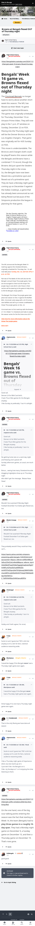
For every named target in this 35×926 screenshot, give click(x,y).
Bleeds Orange (11, 520)
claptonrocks (11, 337)
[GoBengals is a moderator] (22, 853)
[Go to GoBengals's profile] (3, 854)
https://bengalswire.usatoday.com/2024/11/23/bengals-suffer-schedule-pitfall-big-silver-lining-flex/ (17, 801)
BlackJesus (10, 658)
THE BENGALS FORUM (16, 42)
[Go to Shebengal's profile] (3, 590)
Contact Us (14, 919)
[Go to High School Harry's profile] (3, 41)
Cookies (22, 919)
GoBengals (10, 853)
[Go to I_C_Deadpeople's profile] (3, 719)
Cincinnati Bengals (13, 96)
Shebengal (10, 590)
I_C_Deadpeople (12, 718)
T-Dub (8, 636)
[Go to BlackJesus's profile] (3, 659)
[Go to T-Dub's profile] (3, 636)
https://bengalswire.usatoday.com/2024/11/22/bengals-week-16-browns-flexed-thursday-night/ (17, 64)
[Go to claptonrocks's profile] (3, 338)
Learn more (3, 3)
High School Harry (11, 40)
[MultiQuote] (2, 241)
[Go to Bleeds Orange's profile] (3, 521)
